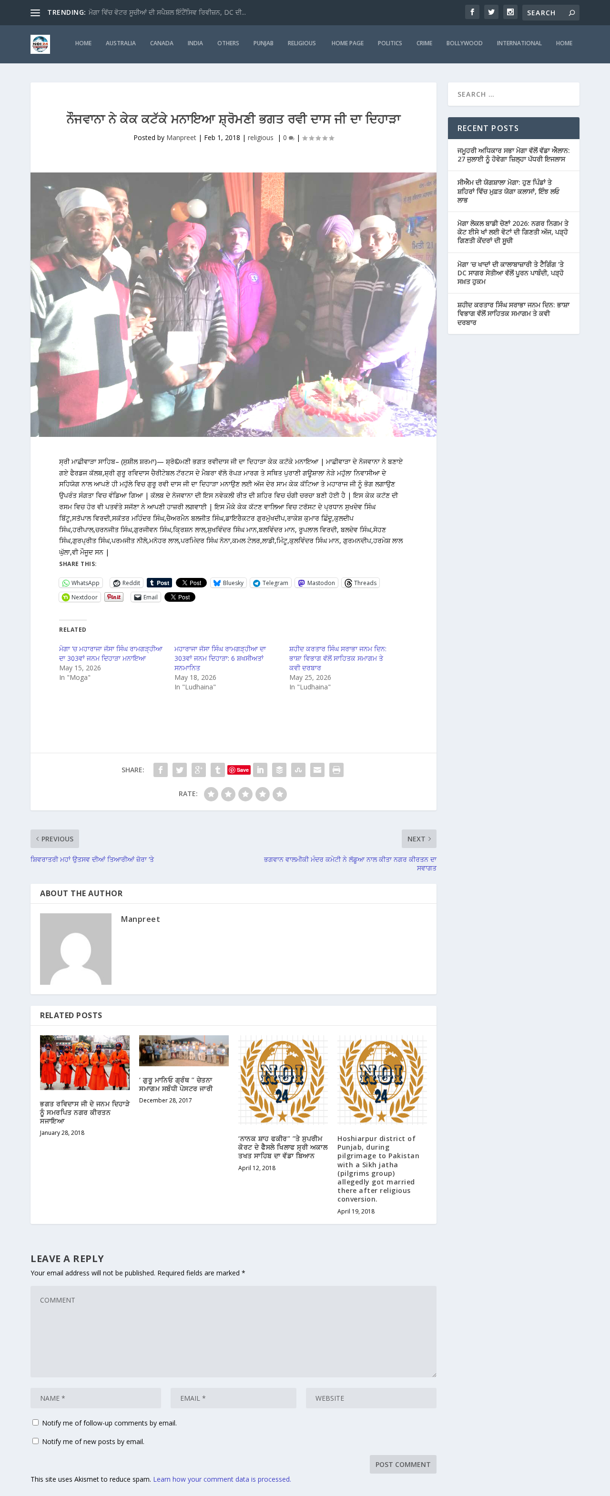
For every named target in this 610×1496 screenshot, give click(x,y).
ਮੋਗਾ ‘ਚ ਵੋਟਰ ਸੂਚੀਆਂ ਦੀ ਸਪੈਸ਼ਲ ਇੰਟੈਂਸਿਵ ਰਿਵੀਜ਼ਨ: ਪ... (157, 12)
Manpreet (181, 137)
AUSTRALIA (121, 43)
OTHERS (228, 43)
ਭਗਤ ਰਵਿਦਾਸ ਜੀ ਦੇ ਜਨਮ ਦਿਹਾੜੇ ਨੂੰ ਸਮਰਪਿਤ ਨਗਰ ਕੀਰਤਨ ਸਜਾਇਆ (85, 1112)
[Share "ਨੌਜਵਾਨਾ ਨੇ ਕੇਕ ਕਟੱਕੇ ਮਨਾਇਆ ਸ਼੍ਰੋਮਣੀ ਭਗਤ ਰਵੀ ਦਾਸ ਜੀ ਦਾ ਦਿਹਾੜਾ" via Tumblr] (217, 769)
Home (564, 43)
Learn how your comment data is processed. (222, 1479)
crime (424, 43)
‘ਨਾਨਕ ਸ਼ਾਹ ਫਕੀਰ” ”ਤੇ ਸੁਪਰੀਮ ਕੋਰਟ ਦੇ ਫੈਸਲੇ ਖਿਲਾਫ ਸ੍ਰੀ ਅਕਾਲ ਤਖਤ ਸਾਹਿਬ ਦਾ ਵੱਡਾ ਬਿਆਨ (282, 1147)
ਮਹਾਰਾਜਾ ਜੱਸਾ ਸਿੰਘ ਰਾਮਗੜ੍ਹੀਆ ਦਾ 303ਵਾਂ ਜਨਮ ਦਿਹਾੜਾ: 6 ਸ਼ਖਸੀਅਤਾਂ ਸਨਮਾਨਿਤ (220, 658)
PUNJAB (264, 43)
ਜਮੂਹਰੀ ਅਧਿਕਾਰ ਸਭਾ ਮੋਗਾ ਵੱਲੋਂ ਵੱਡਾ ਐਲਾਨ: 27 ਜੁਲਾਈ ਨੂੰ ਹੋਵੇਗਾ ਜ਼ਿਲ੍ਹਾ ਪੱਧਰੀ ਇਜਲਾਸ (514, 154)
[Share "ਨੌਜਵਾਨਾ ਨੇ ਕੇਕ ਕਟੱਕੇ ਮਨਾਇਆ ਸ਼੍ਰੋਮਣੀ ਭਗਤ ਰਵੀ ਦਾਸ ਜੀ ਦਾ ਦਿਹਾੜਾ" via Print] (336, 769)
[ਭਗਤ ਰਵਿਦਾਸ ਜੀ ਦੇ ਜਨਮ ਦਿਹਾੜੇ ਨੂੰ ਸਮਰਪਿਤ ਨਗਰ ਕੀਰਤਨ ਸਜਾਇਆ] (85, 1062)
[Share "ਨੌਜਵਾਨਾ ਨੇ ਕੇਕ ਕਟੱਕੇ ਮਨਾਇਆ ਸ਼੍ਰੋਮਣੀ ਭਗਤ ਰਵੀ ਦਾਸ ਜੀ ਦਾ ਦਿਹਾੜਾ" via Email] (317, 769)
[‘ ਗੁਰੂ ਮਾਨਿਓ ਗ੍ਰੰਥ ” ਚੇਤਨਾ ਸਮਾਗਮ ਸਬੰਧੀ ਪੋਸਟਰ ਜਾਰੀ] (184, 1050)
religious (302, 43)
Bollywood (465, 43)
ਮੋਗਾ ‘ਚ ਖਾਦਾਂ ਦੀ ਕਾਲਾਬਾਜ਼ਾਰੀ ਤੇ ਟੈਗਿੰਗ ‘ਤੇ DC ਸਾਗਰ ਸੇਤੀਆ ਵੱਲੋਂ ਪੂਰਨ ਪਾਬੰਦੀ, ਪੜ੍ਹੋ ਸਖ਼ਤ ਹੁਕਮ (511, 273)
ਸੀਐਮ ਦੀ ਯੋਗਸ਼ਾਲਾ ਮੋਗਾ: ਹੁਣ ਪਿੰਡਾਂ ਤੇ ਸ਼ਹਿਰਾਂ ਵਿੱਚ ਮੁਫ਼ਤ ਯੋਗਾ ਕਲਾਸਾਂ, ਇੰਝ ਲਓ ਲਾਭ (508, 191)
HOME (83, 43)
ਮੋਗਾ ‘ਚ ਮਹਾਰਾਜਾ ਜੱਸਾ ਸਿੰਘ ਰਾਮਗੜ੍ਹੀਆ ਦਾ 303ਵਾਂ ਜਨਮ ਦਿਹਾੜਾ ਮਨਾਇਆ (111, 653)
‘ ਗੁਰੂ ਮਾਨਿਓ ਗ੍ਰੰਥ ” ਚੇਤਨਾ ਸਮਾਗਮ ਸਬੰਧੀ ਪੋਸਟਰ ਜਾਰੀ (176, 1084)
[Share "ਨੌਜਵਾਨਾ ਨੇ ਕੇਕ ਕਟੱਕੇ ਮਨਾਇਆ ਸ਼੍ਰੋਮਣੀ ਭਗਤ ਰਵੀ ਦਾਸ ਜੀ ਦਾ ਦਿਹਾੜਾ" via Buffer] (279, 769)
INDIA (195, 43)
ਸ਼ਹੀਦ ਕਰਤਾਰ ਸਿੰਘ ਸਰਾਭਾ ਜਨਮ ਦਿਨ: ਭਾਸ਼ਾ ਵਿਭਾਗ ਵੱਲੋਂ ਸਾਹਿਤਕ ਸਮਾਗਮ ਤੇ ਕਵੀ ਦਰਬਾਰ (337, 658)
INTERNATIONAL (519, 43)
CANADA (161, 43)
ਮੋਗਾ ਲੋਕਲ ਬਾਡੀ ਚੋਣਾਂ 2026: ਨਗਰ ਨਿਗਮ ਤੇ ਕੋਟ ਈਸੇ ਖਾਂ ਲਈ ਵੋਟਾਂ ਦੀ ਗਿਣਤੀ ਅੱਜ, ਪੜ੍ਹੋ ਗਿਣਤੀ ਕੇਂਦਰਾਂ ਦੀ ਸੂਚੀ (513, 232)
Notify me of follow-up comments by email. (109, 1422)
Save (243, 769)
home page (348, 43)
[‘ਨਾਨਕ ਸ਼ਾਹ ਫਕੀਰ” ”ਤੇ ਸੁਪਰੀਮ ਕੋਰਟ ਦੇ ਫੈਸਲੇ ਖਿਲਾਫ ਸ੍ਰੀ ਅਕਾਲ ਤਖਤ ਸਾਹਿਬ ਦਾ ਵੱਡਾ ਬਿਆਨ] (283, 1080)
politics (390, 43)
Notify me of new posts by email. (93, 1441)
